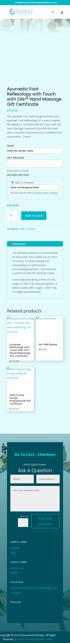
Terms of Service (26, 639)
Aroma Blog (17, 568)
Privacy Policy (45, 639)
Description (19, 243)
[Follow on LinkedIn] (44, 613)
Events (14, 572)
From (10, 145)
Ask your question (45, 521)
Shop (13, 552)
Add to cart (34, 215)
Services (31, 228)
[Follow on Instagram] (28, 613)
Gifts (22, 228)
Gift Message (15, 157)
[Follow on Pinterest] (36, 613)
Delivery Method (18, 174)
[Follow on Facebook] (13, 613)
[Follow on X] (21, 613)
